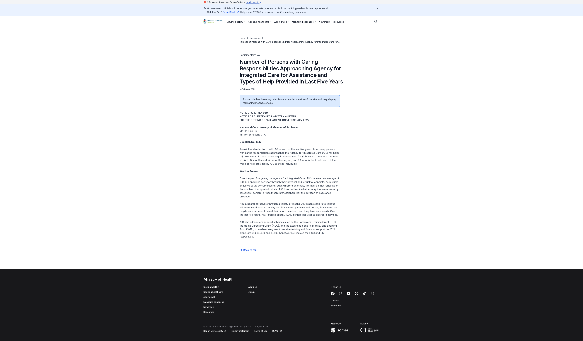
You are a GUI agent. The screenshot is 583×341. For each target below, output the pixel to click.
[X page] (356, 293)
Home (242, 38)
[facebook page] (333, 293)
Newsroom (324, 21)
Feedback (336, 305)
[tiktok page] (364, 293)
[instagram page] (341, 293)
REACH (275, 331)
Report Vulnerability (213, 331)
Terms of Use (261, 331)
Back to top (250, 249)
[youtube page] (348, 293)
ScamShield (229, 12)
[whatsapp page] (372, 293)
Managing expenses (213, 302)
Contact (335, 300)
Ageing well (209, 297)
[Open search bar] (376, 21)
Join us (252, 292)
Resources (208, 312)
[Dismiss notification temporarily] (377, 8)
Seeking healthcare (213, 292)
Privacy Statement (240, 331)
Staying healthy (211, 287)
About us (252, 287)
